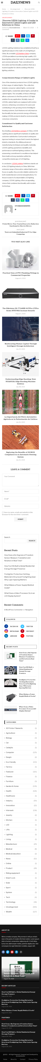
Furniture (21, 781)
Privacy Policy (33, 1059)
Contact (22, 1059)
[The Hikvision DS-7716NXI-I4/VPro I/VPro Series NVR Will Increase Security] (20, 293)
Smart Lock (21, 878)
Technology (21, 902)
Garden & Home (21, 786)
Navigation (29, 610)
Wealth (21, 912)
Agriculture (21, 733)
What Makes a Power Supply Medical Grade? (27, 695)
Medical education (21, 854)
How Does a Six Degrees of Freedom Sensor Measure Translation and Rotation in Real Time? (18, 558)
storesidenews (14, 28)
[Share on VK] (18, 40)
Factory (21, 767)
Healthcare (21, 796)
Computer (21, 752)
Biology (21, 738)
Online (21, 863)
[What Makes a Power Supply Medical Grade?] (10, 697)
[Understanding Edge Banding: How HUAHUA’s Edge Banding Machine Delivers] (20, 364)
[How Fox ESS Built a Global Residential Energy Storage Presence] (10, 670)
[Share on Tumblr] (13, 40)
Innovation (21, 805)
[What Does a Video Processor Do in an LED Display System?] (10, 710)
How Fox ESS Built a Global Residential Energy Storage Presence (26, 670)
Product (21, 868)
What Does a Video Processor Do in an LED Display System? (27, 709)
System (21, 892)
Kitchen (21, 820)
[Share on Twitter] (28, 36)
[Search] (39, 3)
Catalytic (21, 748)
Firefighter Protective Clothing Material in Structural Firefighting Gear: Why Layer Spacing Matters (20, 577)
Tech (21, 897)
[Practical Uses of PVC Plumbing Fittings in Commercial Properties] (20, 258)
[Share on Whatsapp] (22, 40)
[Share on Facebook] (23, 36)
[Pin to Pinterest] (33, 36)
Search (7, 537)
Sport (21, 888)
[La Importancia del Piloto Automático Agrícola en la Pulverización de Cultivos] (20, 402)
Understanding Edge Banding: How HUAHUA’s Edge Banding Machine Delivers (20, 381)
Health (21, 791)
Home (4, 9)
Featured (21, 772)
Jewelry (21, 815)
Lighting (21, 835)
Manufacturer (21, 844)
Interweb (21, 810)
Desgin (21, 757)
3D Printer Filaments (21, 728)
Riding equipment (21, 873)
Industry (21, 801)
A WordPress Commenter (13, 610)
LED (21, 825)
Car (21, 743)
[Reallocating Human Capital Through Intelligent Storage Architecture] (20, 329)
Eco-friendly (21, 762)
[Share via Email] (27, 40)
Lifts (21, 830)
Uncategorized (15, 9)
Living (21, 839)
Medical (21, 849)
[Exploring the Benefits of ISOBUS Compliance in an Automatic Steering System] (20, 437)
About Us (14, 1059)
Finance (21, 777)
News (21, 859)
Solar (21, 883)
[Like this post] (18, 36)
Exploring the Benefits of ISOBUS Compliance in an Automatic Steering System (20, 454)
